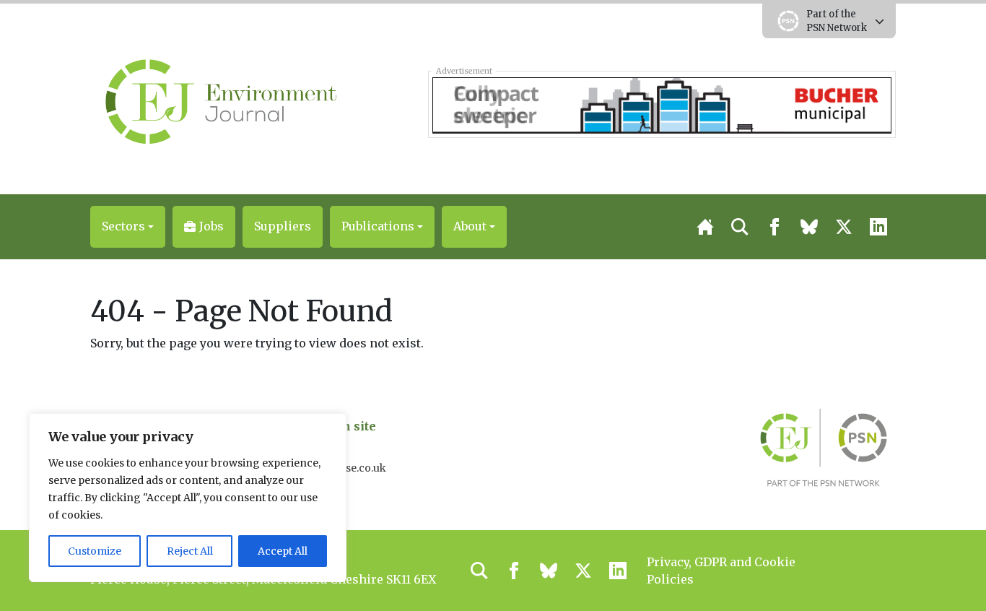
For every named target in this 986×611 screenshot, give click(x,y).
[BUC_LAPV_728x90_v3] (661, 104)
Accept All (282, 551)
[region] (187, 497)
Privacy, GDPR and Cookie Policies (721, 570)
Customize (94, 551)
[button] (127, 227)
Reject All (190, 551)
